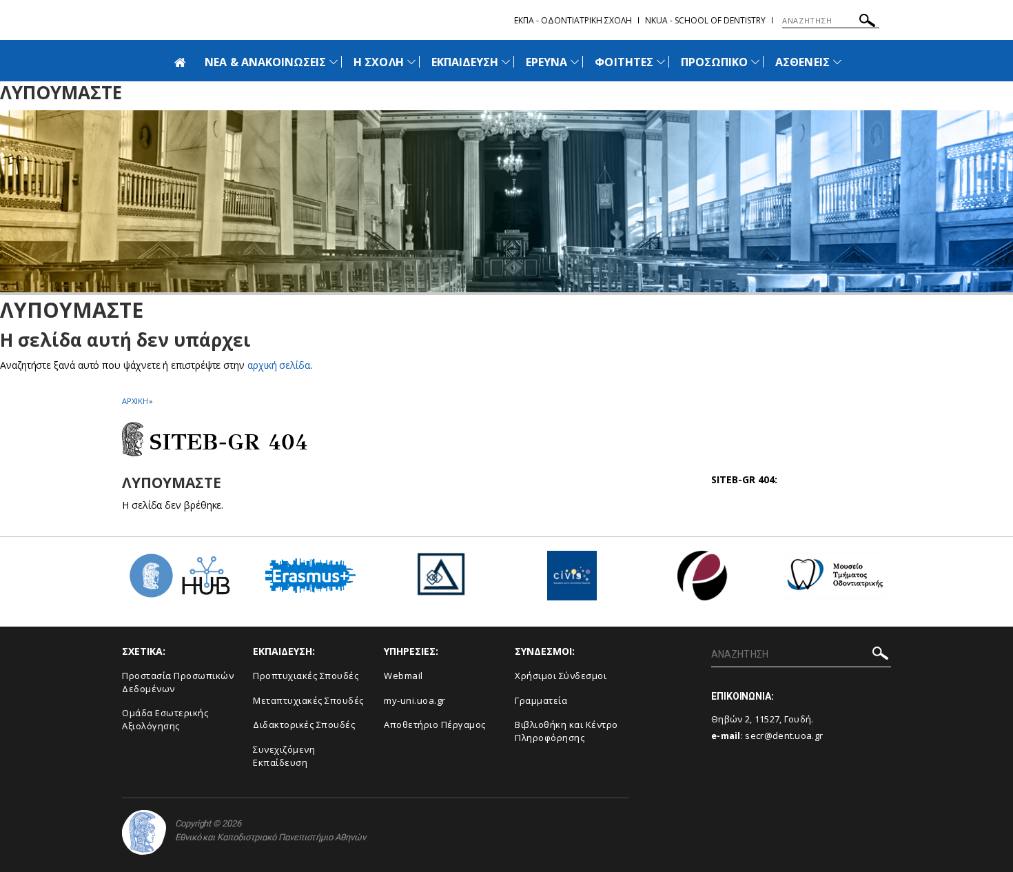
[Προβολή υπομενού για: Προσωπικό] (755, 61)
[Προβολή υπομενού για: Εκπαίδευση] (505, 61)
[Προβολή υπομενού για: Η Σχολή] (411, 61)
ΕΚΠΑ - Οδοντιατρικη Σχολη (573, 20)
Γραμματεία (541, 700)
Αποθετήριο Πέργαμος (435, 724)
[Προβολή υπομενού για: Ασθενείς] (837, 61)
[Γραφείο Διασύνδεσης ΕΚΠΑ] (441, 581)
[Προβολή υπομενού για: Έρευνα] (574, 61)
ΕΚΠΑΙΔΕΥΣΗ (465, 62)
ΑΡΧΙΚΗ (134, 401)
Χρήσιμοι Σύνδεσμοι (560, 675)
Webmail (403, 675)
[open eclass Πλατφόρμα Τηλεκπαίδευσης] (702, 581)
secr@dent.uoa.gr (784, 735)
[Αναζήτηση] (867, 22)
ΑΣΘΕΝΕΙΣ (802, 62)
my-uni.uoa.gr (415, 700)
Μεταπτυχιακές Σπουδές (308, 700)
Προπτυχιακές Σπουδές (305, 675)
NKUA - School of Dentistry (705, 20)
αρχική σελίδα (278, 365)
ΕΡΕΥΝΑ (546, 62)
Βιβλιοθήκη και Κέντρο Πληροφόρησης (566, 731)
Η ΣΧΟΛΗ (378, 62)
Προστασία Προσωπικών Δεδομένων (178, 682)
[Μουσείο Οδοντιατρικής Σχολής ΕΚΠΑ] (834, 580)
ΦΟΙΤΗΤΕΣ (624, 62)
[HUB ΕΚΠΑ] (179, 581)
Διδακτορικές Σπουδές (304, 724)
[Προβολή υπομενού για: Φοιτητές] (660, 61)
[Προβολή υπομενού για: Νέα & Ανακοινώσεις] (333, 61)
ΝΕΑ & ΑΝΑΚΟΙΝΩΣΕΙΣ (265, 62)
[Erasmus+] (310, 580)
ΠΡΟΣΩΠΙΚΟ (714, 62)
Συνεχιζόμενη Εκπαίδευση (284, 756)
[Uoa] (144, 832)
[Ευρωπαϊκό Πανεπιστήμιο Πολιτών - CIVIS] (572, 581)
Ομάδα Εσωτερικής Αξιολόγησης (165, 719)
